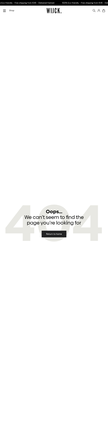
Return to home (54, 233)
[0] (103, 10)
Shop (11, 10)
